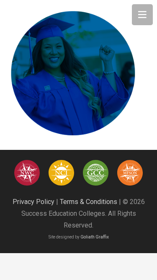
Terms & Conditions (88, 202)
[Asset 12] (130, 173)
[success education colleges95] (27, 173)
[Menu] (142, 14)
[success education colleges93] (61, 173)
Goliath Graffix (94, 237)
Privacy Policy (33, 202)
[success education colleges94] (95, 173)
